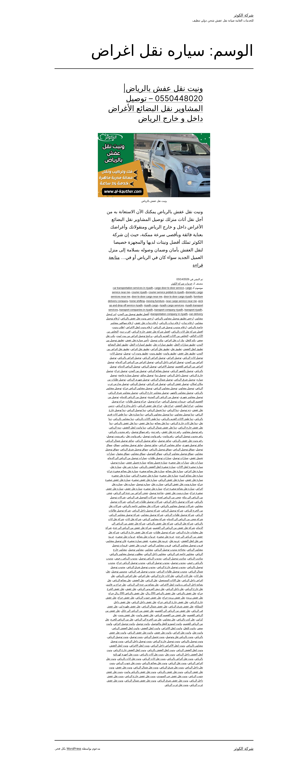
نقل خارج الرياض (194, 589)
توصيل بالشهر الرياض (182, 371)
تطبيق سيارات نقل (163, 344)
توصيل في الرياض (156, 383)
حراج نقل (169, 405)
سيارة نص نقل (130, 466)
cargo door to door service (169, 288)
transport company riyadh (168, 309)
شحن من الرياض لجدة (169, 497)
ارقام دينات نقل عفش (146, 323)
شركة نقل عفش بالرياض (160, 523)
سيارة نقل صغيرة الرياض (145, 475)
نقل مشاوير (169, 619)
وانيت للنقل (190, 628)
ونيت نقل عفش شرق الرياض (173, 680)
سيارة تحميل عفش (136, 462)
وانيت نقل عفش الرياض (140, 632)
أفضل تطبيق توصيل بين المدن (133, 314)
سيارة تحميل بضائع (157, 462)
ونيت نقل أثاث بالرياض (152, 654)
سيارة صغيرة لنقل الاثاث (190, 466)
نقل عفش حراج (126, 597)
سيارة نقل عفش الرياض (171, 479)
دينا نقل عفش (146, 423)
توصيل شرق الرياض (184, 379)
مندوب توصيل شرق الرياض (141, 567)
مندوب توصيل (178, 562)
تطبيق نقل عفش (186, 353)
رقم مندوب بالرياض (119, 431)
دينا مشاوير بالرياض (123, 418)
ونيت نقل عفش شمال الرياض (140, 680)
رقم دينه (155, 431)
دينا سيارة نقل (136, 414)
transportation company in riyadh (169, 314)
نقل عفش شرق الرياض (181, 606)
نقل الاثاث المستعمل (169, 580)
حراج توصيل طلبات (136, 401)
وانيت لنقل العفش (150, 628)
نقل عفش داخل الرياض (144, 602)
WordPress (74, 748)
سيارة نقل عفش (194, 479)
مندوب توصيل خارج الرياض (171, 567)
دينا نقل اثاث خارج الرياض (184, 423)
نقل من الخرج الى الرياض (148, 619)
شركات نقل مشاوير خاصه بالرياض (141, 506)
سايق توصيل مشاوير (132, 445)
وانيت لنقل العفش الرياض (125, 628)
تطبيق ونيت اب (140, 353)
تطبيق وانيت (169, 353)
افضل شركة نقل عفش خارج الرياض (151, 331)
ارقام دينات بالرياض (169, 323)
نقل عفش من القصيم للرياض (170, 615)
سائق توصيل (164, 440)
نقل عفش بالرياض (186, 593)
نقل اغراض (144, 575)
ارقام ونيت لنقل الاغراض (139, 327)
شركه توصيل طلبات (164, 532)
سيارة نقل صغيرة (169, 475)
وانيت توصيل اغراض (124, 623)
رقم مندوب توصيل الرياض (189, 436)
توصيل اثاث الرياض (193, 357)
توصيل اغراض (174, 357)
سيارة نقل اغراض (193, 471)
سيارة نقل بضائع (174, 471)
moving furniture (155, 301)
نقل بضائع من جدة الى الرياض (143, 584)
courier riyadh (139, 292)
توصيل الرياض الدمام (129, 366)
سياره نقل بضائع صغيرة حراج (179, 488)
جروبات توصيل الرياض (174, 401)
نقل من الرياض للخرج (122, 619)
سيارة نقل (116, 466)
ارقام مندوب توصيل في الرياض (170, 327)
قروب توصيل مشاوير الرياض (187, 545)
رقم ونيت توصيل (116, 436)
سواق (117, 445)
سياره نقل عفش (133, 488)
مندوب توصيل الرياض (158, 562)
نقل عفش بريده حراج (174, 597)
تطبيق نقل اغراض (140, 349)
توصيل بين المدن (137, 371)
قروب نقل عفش (138, 545)
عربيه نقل (174, 541)
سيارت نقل (157, 484)
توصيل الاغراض (166, 366)
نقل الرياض (151, 580)
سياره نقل (129, 484)
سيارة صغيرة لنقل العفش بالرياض (157, 466)
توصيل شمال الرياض (162, 379)
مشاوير (149, 549)
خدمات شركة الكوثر (181, 283)
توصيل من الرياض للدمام (133, 397)
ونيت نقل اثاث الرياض (154, 658)
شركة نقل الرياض (184, 523)
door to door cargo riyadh (178, 296)
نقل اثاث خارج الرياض (162, 575)
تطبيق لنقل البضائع (118, 344)
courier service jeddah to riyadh (166, 292)
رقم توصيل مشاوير (193, 431)
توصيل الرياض (149, 366)
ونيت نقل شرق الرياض (172, 667)
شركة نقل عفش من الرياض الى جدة (132, 527)
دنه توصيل (185, 410)
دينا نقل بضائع (162, 423)
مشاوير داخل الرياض (155, 554)
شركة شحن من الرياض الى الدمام (185, 519)
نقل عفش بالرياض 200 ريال (160, 593)
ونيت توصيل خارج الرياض (166, 641)
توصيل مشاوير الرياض (165, 388)
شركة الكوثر (243, 15)
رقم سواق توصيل (140, 431)
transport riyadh (193, 309)
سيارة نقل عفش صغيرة (144, 479)
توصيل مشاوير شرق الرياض (123, 392)
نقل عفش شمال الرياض (154, 606)
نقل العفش (138, 580)
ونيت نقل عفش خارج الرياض (140, 676)
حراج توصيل (154, 401)
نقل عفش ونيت (126, 615)
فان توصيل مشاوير (116, 541)
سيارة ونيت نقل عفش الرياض (180, 484)
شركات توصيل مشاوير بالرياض (177, 506)
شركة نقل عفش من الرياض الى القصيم (174, 527)
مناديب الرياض (195, 558)
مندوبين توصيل (119, 571)
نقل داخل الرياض (175, 589)
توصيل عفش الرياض (178, 383)
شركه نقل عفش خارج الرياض (136, 532)
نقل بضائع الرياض (122, 580)
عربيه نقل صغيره (159, 541)
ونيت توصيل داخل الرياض (138, 641)
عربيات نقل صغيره (126, 536)
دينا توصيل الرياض (136, 410)
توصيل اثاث (116, 353)
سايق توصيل (150, 445)
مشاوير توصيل (136, 549)
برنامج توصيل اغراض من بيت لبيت (134, 336)
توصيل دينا (160, 375)
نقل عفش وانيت (144, 615)
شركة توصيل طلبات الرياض (179, 514)
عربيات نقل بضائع (146, 536)
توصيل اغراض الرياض (154, 357)
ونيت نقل (170, 654)
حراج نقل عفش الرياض (150, 405)
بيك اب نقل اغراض (174, 340)
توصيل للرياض (137, 383)
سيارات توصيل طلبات (159, 458)
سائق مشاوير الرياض (170, 445)
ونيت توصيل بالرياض (192, 641)
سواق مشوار (123, 453)
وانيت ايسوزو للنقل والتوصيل (166, 623)
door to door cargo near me (147, 296)
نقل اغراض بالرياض (126, 575)
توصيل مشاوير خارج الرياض (154, 392)
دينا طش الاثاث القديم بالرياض (177, 418)
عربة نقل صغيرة (165, 536)
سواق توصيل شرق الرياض (134, 449)
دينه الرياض (115, 427)
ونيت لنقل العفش (119, 645)
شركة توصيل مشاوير (152, 514)
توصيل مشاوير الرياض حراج (137, 388)
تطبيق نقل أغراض (160, 349)
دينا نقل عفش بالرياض (125, 423)
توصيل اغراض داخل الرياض (169, 362)
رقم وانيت (168, 436)
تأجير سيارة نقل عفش (137, 340)
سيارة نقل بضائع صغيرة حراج (122, 471)
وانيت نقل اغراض (182, 632)
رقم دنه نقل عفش (171, 431)
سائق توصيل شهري (192, 445)
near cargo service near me (181, 301)
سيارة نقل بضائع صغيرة (152, 471)
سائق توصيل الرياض (146, 440)
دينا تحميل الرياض (156, 410)
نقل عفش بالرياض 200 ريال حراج (126, 593)
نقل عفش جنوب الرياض (148, 597)
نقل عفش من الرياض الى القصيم (172, 610)
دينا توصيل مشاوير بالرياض (159, 414)
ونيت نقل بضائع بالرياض (154, 663)
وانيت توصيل (143, 623)
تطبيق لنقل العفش (193, 349)
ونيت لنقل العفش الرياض (189, 650)
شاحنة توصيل (156, 493)
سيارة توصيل (118, 462)
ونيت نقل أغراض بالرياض (180, 658)
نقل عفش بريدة (194, 597)
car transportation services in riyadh (133, 288)
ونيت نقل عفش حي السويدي (172, 676)
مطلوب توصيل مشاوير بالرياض (126, 554)
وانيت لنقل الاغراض (172, 628)
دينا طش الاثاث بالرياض (147, 418)
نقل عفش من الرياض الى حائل (137, 610)
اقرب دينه (125, 331)
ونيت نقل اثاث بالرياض (129, 658)
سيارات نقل (196, 462)
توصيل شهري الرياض (138, 379)
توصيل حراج (121, 371)
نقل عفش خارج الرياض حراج (173, 602)
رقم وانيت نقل (133, 436)
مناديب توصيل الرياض (174, 558)
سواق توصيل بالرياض (160, 449)
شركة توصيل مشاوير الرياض (124, 514)
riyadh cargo (151, 305)
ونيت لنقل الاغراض (140, 645)
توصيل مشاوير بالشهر (181, 392)
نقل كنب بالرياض (186, 619)
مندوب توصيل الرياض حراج (131, 562)
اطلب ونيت (118, 327)
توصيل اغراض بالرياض (129, 357)
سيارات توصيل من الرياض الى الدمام (127, 458)
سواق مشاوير (138, 453)
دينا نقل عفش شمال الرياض (162, 427)
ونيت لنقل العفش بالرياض (161, 650)
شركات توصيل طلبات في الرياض (144, 501)
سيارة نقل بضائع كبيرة (191, 475)
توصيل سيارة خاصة (128, 375)
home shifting (137, 301)
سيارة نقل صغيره (121, 475)
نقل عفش (131, 589)
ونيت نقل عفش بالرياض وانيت (140, 671)
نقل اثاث (198, 575)
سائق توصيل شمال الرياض (120, 440)
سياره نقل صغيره (153, 488)
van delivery (196, 314)
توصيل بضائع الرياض (158, 371)
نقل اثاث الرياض (184, 575)
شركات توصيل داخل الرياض (178, 501)
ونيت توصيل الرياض (117, 637)
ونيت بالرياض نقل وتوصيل (179, 637)
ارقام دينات (188, 323)
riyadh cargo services (172, 305)
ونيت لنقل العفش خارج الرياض (129, 650)
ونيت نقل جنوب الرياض (128, 663)
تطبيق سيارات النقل (184, 344)
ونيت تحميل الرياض (154, 637)
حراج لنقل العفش (184, 405)
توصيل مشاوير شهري (191, 397)
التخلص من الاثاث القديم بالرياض (171, 336)
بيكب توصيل (156, 340)
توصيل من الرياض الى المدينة (163, 397)
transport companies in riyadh (136, 309)
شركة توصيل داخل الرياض (146, 510)
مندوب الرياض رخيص (126, 558)
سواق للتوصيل (154, 453)
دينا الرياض (173, 410)
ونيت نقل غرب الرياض (176, 684)
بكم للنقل (191, 340)
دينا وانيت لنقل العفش (134, 427)
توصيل (127, 353)
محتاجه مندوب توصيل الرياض (170, 549)
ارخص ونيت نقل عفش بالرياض (137, 318)
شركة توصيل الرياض (172, 510)
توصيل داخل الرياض (177, 375)
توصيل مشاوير (186, 388)
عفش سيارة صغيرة (138, 541)
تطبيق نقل (176, 349)
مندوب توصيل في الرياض (142, 571)
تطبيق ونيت (156, 353)
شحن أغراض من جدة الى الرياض (131, 493)
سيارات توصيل (180, 458)
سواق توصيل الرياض (184, 449)
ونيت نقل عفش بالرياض (170, 671)
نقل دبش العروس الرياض (151, 589)
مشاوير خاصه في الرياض (180, 554)
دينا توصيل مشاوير (184, 414)
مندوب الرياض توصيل (150, 558)
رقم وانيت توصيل (152, 436)
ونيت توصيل (136, 637)
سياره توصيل (143, 484)
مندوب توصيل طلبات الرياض (172, 571)
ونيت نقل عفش (124, 667)
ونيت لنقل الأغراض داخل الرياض (168, 645)
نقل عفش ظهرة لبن (129, 606)
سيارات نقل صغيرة (179, 462)
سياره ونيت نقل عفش (176, 493)
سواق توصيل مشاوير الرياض (179, 453)
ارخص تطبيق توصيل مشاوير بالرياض (174, 318)
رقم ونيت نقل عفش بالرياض (188, 440)
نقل (108, 571)
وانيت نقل (198, 632)
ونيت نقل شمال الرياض (146, 667)
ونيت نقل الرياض (177, 663)
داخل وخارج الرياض (126, 405)
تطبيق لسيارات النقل (141, 344)
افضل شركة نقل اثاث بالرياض (187, 331)
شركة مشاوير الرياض (154, 519)
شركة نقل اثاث (133, 519)
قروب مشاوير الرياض (159, 545)
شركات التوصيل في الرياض (141, 497)
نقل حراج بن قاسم (116, 584)
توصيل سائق (147, 375)
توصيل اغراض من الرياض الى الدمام (135, 362)
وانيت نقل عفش (162, 632)
